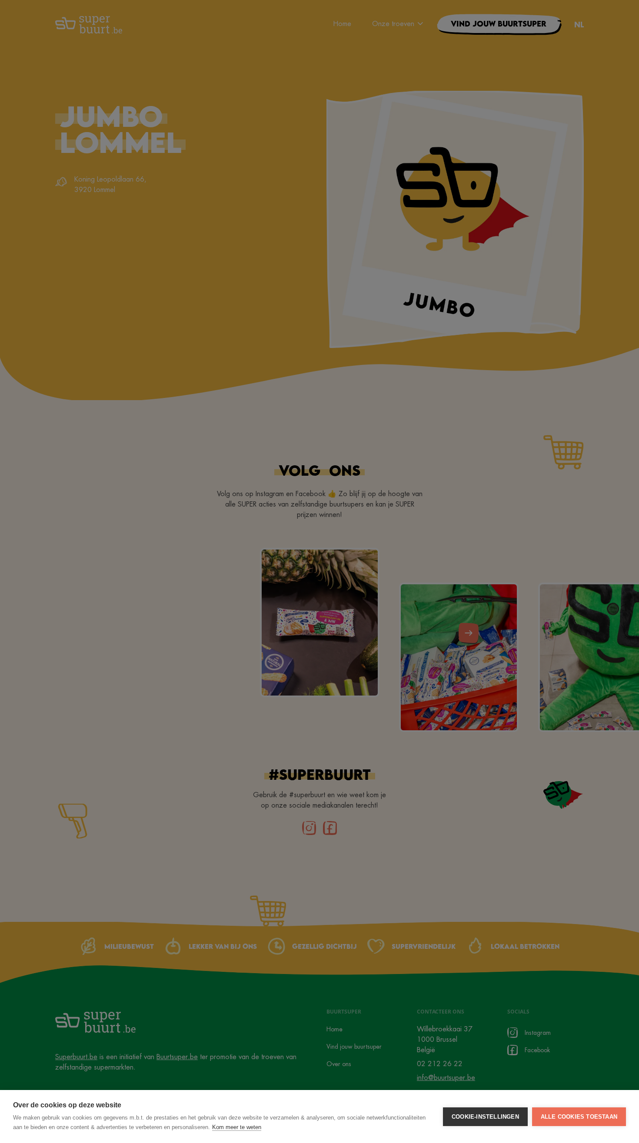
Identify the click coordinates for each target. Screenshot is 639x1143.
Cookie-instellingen (485, 1116)
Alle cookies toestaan (579, 1116)
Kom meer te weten (236, 1127)
